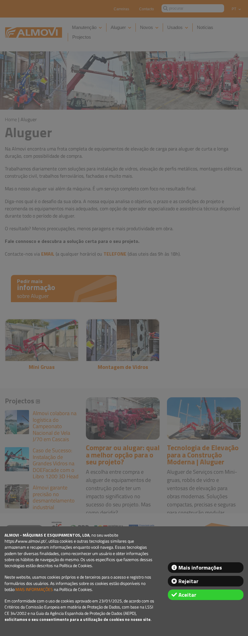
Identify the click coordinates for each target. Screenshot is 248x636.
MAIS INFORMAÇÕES (34, 589)
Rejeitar (188, 581)
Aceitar (187, 595)
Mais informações (200, 567)
